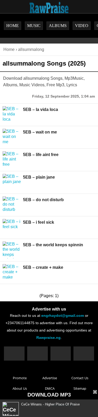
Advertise (49, 378)
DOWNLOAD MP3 (49, 395)
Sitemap (79, 388)
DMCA (50, 388)
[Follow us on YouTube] (83, 353)
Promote (20, 378)
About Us (20, 388)
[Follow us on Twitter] (37, 353)
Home (9, 49)
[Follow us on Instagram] (60, 353)
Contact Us (79, 378)
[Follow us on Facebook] (14, 353)
